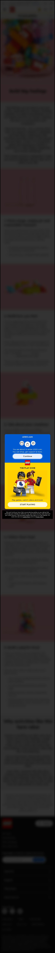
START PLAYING (27, 505)
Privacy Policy (39, 517)
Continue (27, 456)
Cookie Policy (26, 517)
